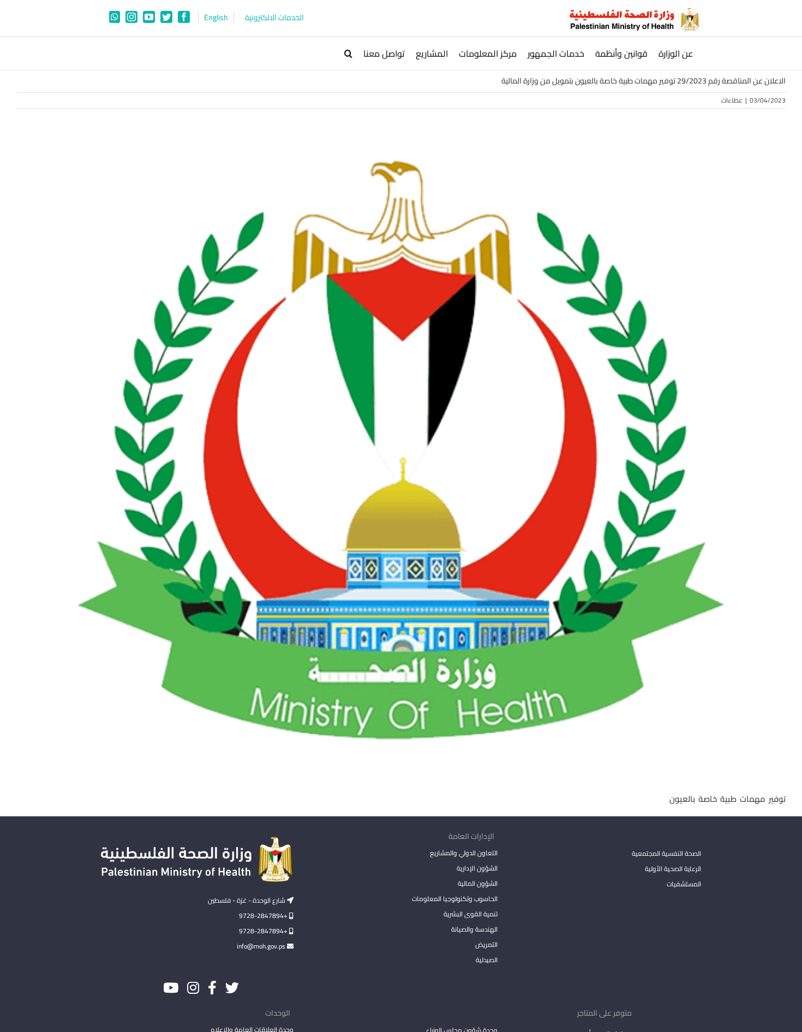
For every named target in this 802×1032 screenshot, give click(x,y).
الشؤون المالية (477, 883)
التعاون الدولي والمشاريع (463, 853)
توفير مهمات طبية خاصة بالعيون (727, 799)
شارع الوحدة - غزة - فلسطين (247, 900)
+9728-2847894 (264, 915)
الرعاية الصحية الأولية (673, 868)
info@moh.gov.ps (262, 946)
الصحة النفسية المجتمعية (666, 854)
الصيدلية (486, 959)
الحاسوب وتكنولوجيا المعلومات (454, 898)
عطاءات (732, 100)
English (216, 17)
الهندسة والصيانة (474, 929)
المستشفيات (684, 884)
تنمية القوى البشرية (470, 914)
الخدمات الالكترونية (274, 17)
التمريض (486, 944)
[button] (348, 53)
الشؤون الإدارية (477, 868)
